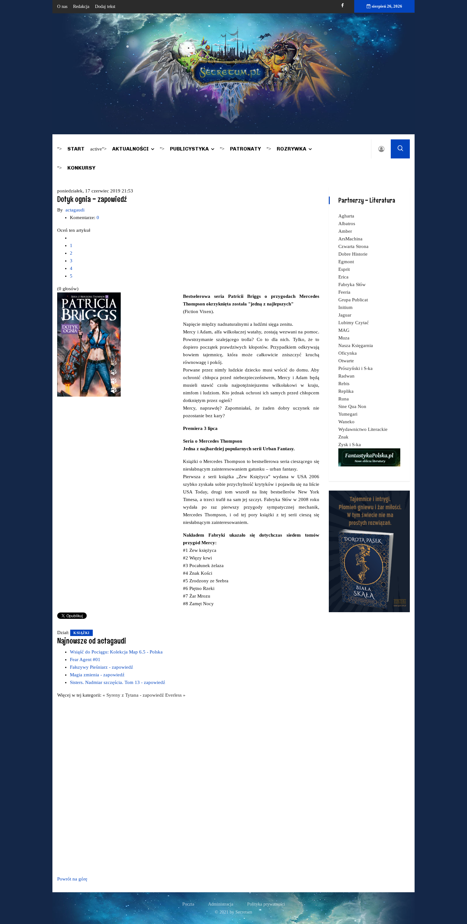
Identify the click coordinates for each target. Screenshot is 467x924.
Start (76, 149)
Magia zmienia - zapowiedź (97, 674)
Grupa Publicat (353, 299)
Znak (343, 436)
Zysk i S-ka (349, 444)
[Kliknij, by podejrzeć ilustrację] (89, 344)
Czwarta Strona (353, 246)
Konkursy (81, 168)
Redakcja (81, 6)
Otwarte (346, 360)
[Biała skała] (369, 550)
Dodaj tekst (105, 6)
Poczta (188, 904)
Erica (343, 276)
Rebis (343, 383)
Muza (343, 337)
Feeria (344, 292)
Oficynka (347, 353)
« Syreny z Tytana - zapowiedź (134, 695)
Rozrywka (291, 149)
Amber (345, 231)
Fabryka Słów (352, 284)
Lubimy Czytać (353, 322)
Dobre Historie (353, 254)
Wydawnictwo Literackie (363, 429)
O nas (62, 6)
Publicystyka (189, 149)
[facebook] (342, 5)
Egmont (346, 261)
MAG (343, 330)
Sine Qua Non (352, 406)
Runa (343, 398)
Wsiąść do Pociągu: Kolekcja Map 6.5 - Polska (116, 651)
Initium (345, 307)
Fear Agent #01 (85, 659)
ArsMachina (350, 238)
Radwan (346, 375)
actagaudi (75, 209)
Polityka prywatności (266, 904)
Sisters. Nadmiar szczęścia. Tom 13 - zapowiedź (117, 682)
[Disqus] (188, 785)
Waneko (346, 421)
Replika (346, 391)
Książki (81, 633)
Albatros (346, 223)
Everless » (175, 695)
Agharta (346, 215)
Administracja (220, 904)
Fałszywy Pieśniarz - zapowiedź (101, 667)
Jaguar (344, 315)
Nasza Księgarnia (355, 345)
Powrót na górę (72, 878)
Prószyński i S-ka (355, 368)
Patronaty (245, 149)
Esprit (344, 269)
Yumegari (347, 414)
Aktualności (130, 149)
